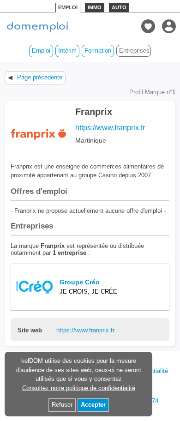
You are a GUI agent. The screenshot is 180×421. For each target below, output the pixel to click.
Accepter (93, 404)
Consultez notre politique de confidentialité (78, 388)
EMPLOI (68, 7)
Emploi (41, 50)
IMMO (95, 7)
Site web (30, 330)
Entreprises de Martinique (135, 50)
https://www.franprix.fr (110, 128)
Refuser (62, 404)
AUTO (119, 7)
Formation (97, 50)
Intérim (67, 50)
